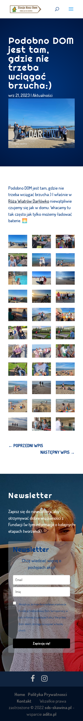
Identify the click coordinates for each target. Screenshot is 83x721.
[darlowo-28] (17, 405)
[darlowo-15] (65, 314)
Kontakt (24, 701)
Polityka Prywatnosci (47, 694)
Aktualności (43, 95)
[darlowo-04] (17, 260)
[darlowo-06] (65, 260)
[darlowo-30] (65, 405)
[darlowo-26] (41, 387)
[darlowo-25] (17, 387)
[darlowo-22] (17, 369)
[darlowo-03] (65, 241)
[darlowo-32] (41, 424)
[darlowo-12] (65, 296)
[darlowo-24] (65, 369)
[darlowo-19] (17, 351)
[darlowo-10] (17, 296)
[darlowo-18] (65, 332)
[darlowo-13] (17, 314)
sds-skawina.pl (58, 707)
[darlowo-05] (41, 260)
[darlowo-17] (41, 332)
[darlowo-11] (41, 296)
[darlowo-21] (65, 351)
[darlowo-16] (17, 332)
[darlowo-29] (41, 405)
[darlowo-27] (65, 387)
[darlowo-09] (65, 278)
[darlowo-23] (41, 369)
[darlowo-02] (41, 241)
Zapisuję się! (41, 643)
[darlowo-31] (17, 424)
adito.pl (49, 714)
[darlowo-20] (41, 351)
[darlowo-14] (41, 314)
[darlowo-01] (17, 241)
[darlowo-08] (41, 278)
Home (20, 694)
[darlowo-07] (17, 278)
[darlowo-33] (65, 424)
